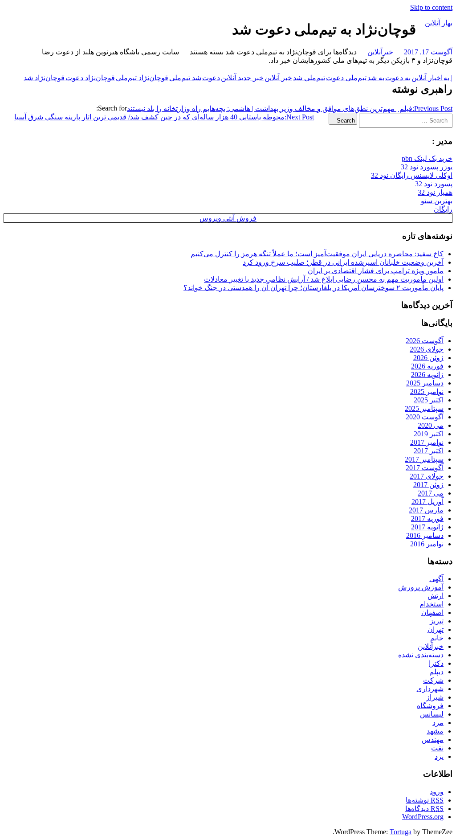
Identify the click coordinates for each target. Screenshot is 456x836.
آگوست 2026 (425, 340)
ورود (437, 791)
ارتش (436, 595)
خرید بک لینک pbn (427, 158)
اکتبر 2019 (429, 434)
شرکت (433, 680)
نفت (437, 748)
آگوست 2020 (425, 417)
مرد (438, 722)
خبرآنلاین (380, 52)
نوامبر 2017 (427, 442)
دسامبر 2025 (425, 383)
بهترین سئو (436, 201)
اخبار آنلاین (427, 78)
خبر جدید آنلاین (242, 78)
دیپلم (436, 672)
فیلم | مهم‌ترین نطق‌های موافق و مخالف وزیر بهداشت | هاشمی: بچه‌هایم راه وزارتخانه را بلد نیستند (289, 108)
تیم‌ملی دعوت (346, 78)
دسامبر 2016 (425, 535)
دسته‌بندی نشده (421, 655)
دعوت (211, 78)
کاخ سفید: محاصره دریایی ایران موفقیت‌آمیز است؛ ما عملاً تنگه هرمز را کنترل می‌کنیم (317, 254)
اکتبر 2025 (429, 400)
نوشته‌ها (425, 800)
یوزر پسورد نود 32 (426, 167)
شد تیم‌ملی (185, 78)
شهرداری (430, 689)
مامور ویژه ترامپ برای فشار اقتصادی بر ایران (376, 271)
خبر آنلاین (278, 78)
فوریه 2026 (427, 366)
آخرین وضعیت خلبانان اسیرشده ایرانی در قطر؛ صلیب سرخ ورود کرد (343, 262)
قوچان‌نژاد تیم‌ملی (142, 78)
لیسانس (432, 714)
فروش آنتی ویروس (228, 218)
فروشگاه (430, 705)
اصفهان (432, 612)
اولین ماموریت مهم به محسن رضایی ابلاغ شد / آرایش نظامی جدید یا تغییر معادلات (324, 279)
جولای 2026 (427, 349)
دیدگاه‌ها (424, 808)
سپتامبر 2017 (424, 459)
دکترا (436, 663)
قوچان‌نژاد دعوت (90, 78)
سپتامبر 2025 (424, 408)
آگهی (436, 578)
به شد (375, 78)
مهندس (433, 739)
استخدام (431, 604)
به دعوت (398, 78)
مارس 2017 (426, 510)
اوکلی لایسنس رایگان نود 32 (411, 175)
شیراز (435, 697)
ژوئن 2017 (428, 484)
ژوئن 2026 (428, 357)
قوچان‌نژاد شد (44, 78)
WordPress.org (423, 816)
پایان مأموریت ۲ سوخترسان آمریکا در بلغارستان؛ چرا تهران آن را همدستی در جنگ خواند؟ (313, 287)
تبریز (437, 621)
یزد (439, 756)
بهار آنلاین (438, 23)
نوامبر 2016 (427, 544)
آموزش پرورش (421, 587)
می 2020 (431, 425)
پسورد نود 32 (433, 184)
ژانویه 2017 (427, 527)
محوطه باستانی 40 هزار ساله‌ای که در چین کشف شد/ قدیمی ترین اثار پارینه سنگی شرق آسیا (164, 117)
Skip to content (431, 7)
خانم (437, 638)
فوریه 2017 (427, 518)
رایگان (443, 209)
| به (448, 78)
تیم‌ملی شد (309, 78)
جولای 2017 (427, 476)
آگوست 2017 (425, 467)
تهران (436, 629)
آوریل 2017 (427, 501)
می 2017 (431, 493)
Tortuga (400, 832)
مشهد (435, 731)
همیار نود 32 (435, 192)
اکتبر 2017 (429, 451)
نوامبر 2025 (427, 391)
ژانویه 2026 (427, 374)
